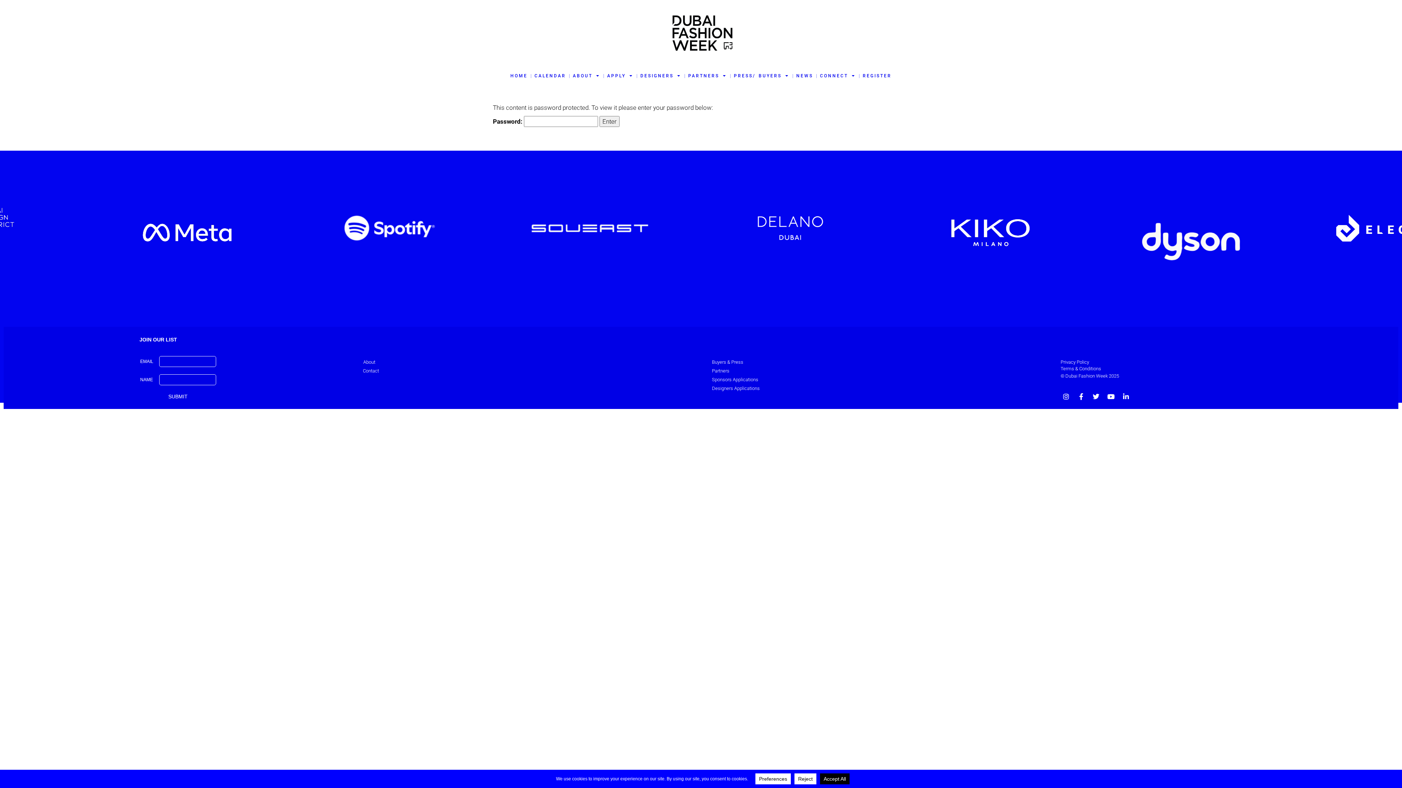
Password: (508, 121)
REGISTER (877, 75)
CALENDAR (550, 75)
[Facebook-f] (1081, 396)
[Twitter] (1096, 396)
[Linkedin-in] (1126, 396)
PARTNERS (703, 75)
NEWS (804, 75)
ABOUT (583, 75)
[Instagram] (1066, 396)
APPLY (616, 75)
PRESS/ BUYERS (757, 75)
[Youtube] (1111, 396)
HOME (519, 75)
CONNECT (834, 75)
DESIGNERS (657, 75)
